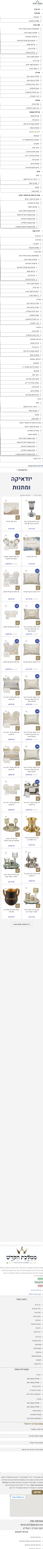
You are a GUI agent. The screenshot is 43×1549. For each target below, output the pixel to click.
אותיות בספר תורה (30, 32)
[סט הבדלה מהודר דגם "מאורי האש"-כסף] (11, 861)
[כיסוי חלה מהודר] (11, 509)
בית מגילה (35, 120)
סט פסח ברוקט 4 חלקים (11, 592)
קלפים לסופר (32, 207)
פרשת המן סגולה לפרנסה (26, 40)
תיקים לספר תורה (33, 56)
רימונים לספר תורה (32, 64)
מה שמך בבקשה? (37, 1429)
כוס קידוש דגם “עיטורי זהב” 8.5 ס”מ (31, 839)
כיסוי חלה (35, 147)
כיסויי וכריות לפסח (30, 179)
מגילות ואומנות (34, 112)
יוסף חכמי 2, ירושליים (33, 1528)
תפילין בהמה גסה (33, 80)
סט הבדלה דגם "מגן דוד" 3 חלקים (32, 875)
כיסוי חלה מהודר (11, 521)
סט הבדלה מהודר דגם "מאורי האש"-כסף (11, 876)
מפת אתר (37, 1312)
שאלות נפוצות (34, 21)
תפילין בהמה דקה (33, 76)
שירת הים (31, 48)
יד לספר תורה (34, 68)
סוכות (37, 187)
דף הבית (37, 9)
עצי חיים (36, 60)
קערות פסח (33, 183)
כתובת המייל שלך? (36, 1443)
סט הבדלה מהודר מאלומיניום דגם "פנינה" (11, 840)
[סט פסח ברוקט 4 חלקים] (11, 579)
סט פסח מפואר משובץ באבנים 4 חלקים (11, 558)
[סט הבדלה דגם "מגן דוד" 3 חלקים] (31, 860)
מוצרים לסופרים (33, 203)
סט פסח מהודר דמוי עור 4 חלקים (11, 698)
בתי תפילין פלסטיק (32, 92)
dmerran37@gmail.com (32, 1524)
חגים (38, 171)
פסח (37, 175)
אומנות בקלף (34, 128)
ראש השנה (35, 191)
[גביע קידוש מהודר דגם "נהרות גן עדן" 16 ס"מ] (31, 509)
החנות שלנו (37, 1316)
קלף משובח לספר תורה (27, 211)
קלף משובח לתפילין (28, 223)
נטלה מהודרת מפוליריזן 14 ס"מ (11, 911)
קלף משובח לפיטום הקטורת (25, 227)
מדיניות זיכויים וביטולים (33, 1545)
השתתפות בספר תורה (33, 1394)
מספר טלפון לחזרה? (36, 1436)
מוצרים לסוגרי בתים (32, 199)
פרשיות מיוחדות (31, 36)
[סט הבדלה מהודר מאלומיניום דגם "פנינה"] (11, 825)
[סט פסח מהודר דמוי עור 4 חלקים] (11, 684)
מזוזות (37, 100)
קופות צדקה (35, 163)
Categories (22, 470)
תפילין (37, 72)
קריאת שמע (31, 44)
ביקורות (36, 17)
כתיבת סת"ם (36, 1386)
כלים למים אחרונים (32, 167)
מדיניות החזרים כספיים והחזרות (30, 1541)
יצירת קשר (36, 231)
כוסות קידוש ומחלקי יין (30, 139)
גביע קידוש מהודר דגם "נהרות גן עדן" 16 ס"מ (31, 522)
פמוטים (36, 143)
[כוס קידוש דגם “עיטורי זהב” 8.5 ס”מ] (31, 825)
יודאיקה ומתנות (34, 132)
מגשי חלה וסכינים (32, 151)
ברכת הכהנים (30, 52)
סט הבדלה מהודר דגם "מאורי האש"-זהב (31, 911)
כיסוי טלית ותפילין (32, 84)
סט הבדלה (35, 159)
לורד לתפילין (34, 96)
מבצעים (36, 136)
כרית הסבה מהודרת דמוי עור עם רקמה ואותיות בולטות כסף (31, 629)
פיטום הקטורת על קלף (31, 124)
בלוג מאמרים (36, 1308)
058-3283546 (36, 1521)
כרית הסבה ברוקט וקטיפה (31, 592)
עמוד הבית (37, 495)
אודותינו (37, 13)
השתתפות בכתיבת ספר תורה (29, 29)
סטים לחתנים (34, 88)
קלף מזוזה (35, 104)
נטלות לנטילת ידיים (32, 155)
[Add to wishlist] (26, 501)
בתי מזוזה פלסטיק (32, 108)
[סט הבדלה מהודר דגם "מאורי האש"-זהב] (31, 896)
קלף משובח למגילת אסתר (26, 215)
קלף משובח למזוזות (28, 219)
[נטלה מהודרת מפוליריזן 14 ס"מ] (11, 897)
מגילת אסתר (34, 116)
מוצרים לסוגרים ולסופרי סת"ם (29, 195)
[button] (38, 517)
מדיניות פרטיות (36, 1537)
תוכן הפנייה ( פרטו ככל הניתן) (32, 1449)
